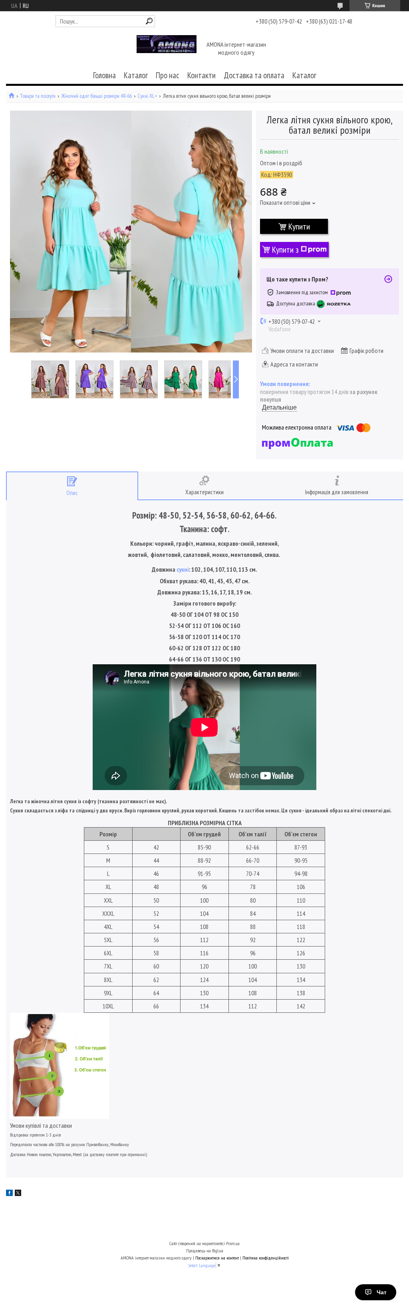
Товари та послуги (38, 96)
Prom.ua (233, 1243)
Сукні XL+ (147, 96)
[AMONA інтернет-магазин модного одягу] (167, 49)
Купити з (285, 249)
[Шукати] (149, 21)
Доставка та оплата (254, 75)
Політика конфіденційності (265, 1258)
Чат (382, 1292)
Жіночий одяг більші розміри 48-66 (97, 96)
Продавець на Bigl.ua (204, 1251)
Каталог (136, 75)
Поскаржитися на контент (217, 1258)
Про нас (167, 75)
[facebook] (9, 1194)
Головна (104, 75)
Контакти (201, 75)
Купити (299, 226)
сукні (183, 569)
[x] (18, 1194)
